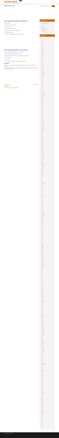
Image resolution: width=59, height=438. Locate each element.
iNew (42, 185)
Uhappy (43, 367)
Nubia (42, 281)
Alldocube (43, 53)
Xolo (42, 414)
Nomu (42, 279)
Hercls (42, 162)
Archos (42, 61)
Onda (42, 286)
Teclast (42, 354)
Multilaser (43, 262)
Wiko (42, 407)
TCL (42, 352)
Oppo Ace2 (43, 27)
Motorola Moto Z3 (35, 84)
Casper (42, 87)
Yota (42, 418)
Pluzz (42, 307)
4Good (42, 42)
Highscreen (43, 164)
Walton (42, 399)
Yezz (42, 416)
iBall (42, 177)
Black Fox (43, 70)
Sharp (42, 328)
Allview (42, 55)
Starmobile (43, 341)
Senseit (43, 326)
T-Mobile (43, 350)
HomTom (43, 168)
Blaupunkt (43, 76)
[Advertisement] (21, 13)
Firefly (42, 132)
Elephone (43, 121)
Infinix (42, 187)
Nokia (42, 275)
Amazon (43, 57)
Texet (42, 358)
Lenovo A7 (43, 25)
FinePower (43, 130)
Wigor (42, 405)
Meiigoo (43, 247)
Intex (42, 194)
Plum (42, 305)
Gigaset (43, 145)
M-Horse (43, 243)
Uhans (42, 365)
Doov (42, 117)
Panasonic (43, 296)
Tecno (42, 356)
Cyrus (42, 108)
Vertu (42, 384)
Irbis (42, 198)
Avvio (42, 68)
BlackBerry (43, 72)
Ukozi (42, 369)
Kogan (42, 217)
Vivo (42, 390)
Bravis (42, 85)
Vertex (42, 382)
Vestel (42, 388)
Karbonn (43, 209)
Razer (42, 318)
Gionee (42, 149)
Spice (42, 339)
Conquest (43, 100)
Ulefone (43, 371)
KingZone (43, 215)
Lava (42, 234)
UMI (42, 373)
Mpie (42, 260)
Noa (42, 273)
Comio (42, 98)
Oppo (42, 290)
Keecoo (43, 211)
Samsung (43, 324)
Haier (42, 160)
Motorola (43, 258)
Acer (42, 44)
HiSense (43, 166)
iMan (42, 181)
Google (42, 153)
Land (42, 228)
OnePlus (43, 288)
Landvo (42, 230)
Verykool (43, 386)
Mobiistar (43, 256)
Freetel (42, 136)
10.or (42, 38)
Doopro (42, 115)
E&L (42, 119)
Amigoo (43, 59)
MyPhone (43, 264)
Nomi (42, 277)
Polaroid (43, 311)
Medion (42, 245)
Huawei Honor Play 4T (44, 29)
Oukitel (42, 292)
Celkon (42, 91)
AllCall (42, 51)
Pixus (42, 303)
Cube (42, 104)
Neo (42, 271)
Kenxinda (43, 213)
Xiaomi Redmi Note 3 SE (45, 23)
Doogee (43, 113)
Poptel (42, 313)
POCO (42, 309)
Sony (42, 337)
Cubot (42, 106)
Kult (42, 224)
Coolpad (43, 102)
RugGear (43, 322)
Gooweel (43, 155)
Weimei (43, 401)
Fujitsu (42, 138)
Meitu (42, 249)
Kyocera (43, 226)
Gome (42, 151)
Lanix (42, 232)
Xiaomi (42, 412)
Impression (43, 183)
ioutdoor (43, 196)
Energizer (43, 123)
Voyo (42, 397)
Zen (42, 422)
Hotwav (43, 170)
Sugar (42, 343)
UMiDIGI (43, 375)
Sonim (42, 335)
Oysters (43, 294)
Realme (43, 320)
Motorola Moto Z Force (8, 84)
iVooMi (42, 202)
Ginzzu (42, 147)
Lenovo (42, 239)
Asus (42, 66)
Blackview (43, 74)
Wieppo (43, 403)
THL (42, 360)
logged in (10, 87)
